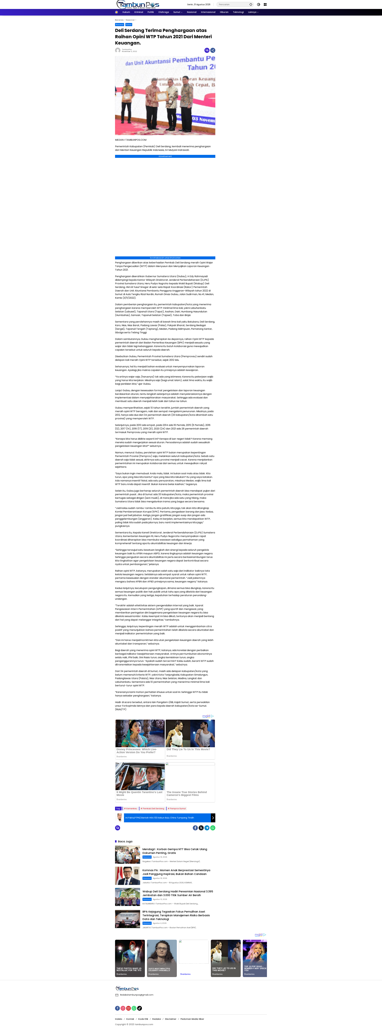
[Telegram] (207, 827)
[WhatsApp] (212, 827)
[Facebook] (195, 827)
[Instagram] (123, 1008)
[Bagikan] (212, 50)
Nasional (119, 24)
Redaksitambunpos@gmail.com (136, 994)
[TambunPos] (138, 4)
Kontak (130, 1019)
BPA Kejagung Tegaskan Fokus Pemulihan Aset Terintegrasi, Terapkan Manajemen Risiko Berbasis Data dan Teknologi (176, 915)
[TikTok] (139, 1008)
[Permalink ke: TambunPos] (118, 50)
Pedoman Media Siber (192, 1019)
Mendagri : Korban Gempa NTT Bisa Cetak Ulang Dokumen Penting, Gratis (175, 851)
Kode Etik (143, 1019)
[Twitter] (201, 827)
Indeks (118, 1019)
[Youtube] (128, 1008)
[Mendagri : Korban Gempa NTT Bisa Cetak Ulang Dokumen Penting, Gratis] (127, 855)
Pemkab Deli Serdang (153, 808)
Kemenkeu (131, 808)
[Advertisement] (242, 37)
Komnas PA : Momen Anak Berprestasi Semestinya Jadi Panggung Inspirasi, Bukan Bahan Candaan (176, 872)
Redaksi (156, 1019)
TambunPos (127, 49)
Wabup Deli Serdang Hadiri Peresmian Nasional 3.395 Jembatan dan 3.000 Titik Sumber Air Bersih (178, 893)
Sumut (128, 24)
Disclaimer (170, 1019)
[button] (251, 4)
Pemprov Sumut (178, 808)
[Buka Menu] (265, 4)
